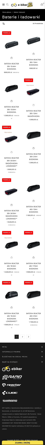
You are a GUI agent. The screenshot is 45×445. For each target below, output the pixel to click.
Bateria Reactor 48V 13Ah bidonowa (33, 209)
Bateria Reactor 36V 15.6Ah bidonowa (11, 109)
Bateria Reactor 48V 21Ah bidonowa (33, 316)
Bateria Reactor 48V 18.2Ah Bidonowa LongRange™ (11, 317)
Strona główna (6, 12)
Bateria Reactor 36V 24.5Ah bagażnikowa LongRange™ (11, 215)
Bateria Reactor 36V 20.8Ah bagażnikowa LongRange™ (11, 162)
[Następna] (28, 337)
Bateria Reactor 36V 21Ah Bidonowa (33, 156)
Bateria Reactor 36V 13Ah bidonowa (33, 62)
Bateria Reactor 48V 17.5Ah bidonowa (33, 266)
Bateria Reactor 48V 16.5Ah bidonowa (11, 266)
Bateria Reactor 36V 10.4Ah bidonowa (11, 66)
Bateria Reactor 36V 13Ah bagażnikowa (33, 113)
